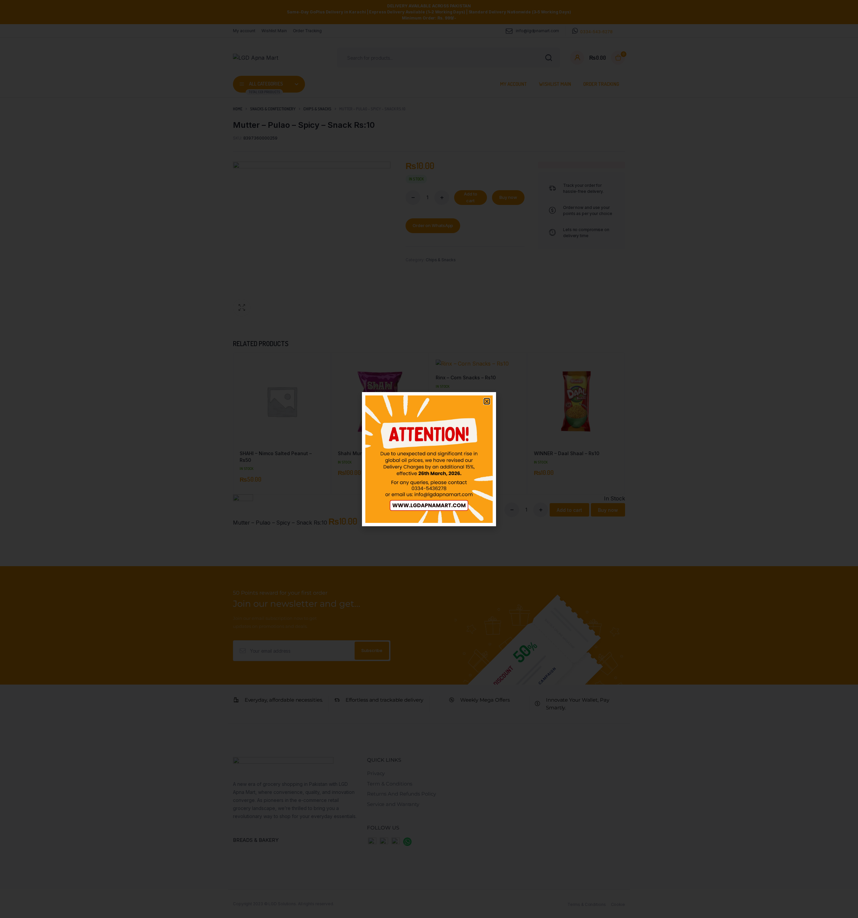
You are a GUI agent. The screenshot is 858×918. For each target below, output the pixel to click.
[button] (486, 401)
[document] (429, 459)
